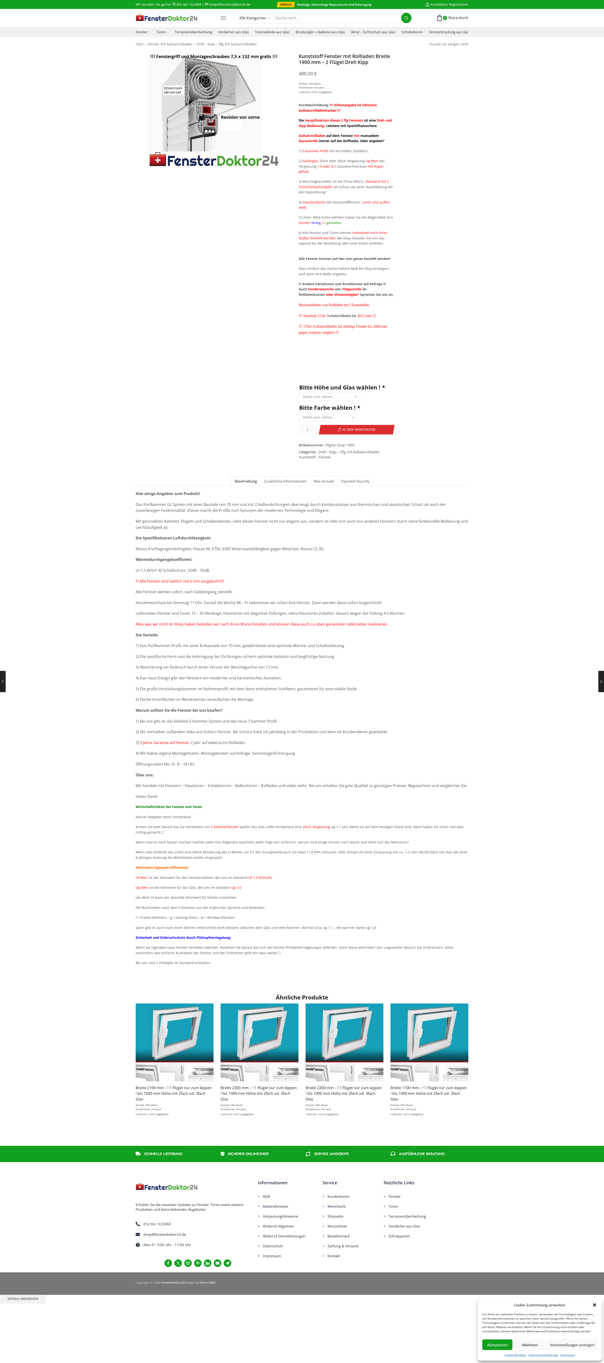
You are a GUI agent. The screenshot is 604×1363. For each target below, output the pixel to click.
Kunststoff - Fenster (315, 457)
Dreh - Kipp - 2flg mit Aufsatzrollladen (227, 44)
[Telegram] (227, 1263)
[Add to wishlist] (165, 1044)
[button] (594, 1305)
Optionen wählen (174, 1044)
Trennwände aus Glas (272, 32)
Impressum (567, 1355)
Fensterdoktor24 (173, 1282)
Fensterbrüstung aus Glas (449, 32)
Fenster (141, 32)
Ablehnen (530, 1344)
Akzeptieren (497, 1344)
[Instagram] (188, 1263)
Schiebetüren (412, 32)
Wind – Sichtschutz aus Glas (373, 32)
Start (139, 44)
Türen (161, 32)
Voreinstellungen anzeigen (572, 1344)
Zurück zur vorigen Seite (449, 44)
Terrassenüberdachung (193, 32)
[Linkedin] (207, 1263)
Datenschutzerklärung (543, 1355)
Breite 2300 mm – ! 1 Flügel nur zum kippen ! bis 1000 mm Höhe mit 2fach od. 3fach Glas (259, 1093)
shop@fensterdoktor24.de (229, 4)
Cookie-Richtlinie (515, 1355)
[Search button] (406, 18)
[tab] (245, 481)
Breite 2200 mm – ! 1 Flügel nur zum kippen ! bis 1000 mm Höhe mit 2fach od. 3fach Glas (344, 1093)
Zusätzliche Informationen (285, 481)
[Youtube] (217, 1263)
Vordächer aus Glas (233, 32)
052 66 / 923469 (188, 4)
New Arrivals (324, 481)
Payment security (355, 481)
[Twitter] (178, 1263)
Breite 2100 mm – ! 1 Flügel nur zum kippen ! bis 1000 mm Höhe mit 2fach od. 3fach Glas (174, 1093)
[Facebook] (168, 1263)
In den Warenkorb (359, 429)
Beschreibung (246, 481)
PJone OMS (207, 1282)
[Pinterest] (197, 1263)
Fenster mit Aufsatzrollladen (170, 44)
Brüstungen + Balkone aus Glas (320, 32)
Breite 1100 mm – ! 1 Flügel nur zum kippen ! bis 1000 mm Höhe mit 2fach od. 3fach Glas (428, 1093)
